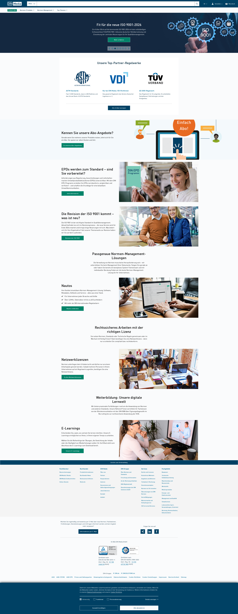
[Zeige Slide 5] (123, 48)
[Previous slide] (109, 48)
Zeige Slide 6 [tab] (125, 48)
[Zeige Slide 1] (112, 48)
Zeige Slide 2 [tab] (115, 48)
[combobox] (118, 3)
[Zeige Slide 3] (117, 48)
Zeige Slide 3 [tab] (117, 48)
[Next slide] (129, 48)
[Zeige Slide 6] (125, 48)
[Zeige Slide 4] (120, 48)
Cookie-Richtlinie (116, 592)
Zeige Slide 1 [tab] (112, 48)
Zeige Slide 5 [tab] (123, 48)
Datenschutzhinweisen (94, 592)
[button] (217, 4)
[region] (119, 595)
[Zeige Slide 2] (115, 48)
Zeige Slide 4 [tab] (120, 48)
